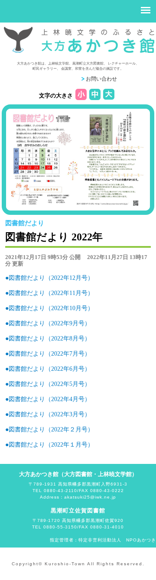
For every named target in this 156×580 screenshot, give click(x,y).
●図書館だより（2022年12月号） (49, 278)
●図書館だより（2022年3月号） (48, 414)
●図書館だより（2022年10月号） (49, 308)
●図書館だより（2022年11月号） (49, 293)
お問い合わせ (101, 79)
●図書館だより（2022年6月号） (48, 369)
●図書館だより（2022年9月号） (48, 323)
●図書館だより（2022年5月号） (48, 384)
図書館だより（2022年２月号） (51, 429)
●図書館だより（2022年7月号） (48, 353)
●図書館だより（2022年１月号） (49, 444)
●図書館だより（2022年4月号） (48, 399)
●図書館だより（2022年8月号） (48, 338)
